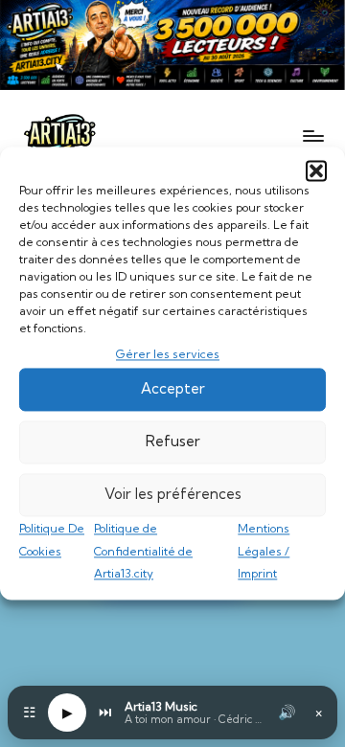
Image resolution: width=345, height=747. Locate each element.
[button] (316, 170)
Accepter (173, 389)
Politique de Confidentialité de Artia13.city (143, 551)
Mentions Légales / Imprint (263, 551)
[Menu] (312, 135)
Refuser (173, 442)
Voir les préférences (173, 495)
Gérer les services (167, 354)
